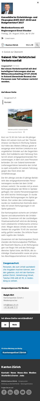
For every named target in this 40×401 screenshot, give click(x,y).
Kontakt (7, 102)
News (13, 373)
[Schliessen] (38, 2)
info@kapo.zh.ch (11, 305)
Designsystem (23, 381)
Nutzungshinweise (27, 384)
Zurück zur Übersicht (13, 52)
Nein (14, 325)
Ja (5, 325)
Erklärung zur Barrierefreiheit (10, 384)
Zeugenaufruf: (10, 98)
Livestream (9, 38)
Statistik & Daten (9, 376)
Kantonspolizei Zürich (14, 352)
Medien (32, 373)
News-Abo (22, 373)
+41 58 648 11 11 (11, 307)
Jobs (21, 376)
